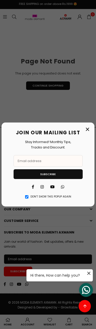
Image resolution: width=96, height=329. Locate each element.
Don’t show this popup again (50, 197)
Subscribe (48, 174)
